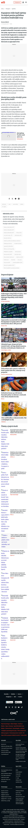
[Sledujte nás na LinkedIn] (6, 707)
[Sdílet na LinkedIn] (19, 199)
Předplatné (8, 696)
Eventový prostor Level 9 (16, 733)
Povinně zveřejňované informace (17, 824)
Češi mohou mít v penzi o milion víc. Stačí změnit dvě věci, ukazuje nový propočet (13, 370)
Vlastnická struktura (18, 821)
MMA (17, 770)
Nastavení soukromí (9, 821)
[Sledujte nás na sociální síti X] (9, 707)
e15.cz (2, 8)
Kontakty (6, 694)
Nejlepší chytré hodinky (6, 796)
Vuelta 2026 (24, 735)
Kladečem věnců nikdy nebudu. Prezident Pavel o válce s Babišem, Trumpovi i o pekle (18, 453)
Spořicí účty (18, 792)
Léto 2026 (18, 740)
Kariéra (20, 696)
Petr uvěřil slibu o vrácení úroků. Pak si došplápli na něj (14, 419)
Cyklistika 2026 (19, 782)
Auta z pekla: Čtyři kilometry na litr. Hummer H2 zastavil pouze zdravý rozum (18, 474)
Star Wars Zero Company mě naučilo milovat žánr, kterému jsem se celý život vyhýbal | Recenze (18, 574)
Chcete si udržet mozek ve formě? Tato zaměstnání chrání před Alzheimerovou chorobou (18, 491)
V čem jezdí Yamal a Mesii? (6, 748)
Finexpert (8, 8)
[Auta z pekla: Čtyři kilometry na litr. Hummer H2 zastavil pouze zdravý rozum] (5, 479)
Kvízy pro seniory (4, 750)
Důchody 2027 (19, 794)
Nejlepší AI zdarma (5, 794)
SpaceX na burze (4, 790)
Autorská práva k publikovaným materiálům (13, 815)
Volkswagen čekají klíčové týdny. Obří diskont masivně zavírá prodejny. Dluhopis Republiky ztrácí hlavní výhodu (14, 296)
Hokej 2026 (18, 774)
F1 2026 (17, 778)
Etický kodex (6, 824)
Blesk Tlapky (14, 723)
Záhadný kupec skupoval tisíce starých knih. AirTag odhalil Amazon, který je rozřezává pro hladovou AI (13, 346)
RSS (15, 696)
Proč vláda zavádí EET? (6, 775)
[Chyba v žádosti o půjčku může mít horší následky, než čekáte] (6, 541)
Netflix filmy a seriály (5, 800)
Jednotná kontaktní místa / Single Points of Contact (13, 822)
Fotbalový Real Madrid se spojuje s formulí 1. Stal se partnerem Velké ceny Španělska (18, 619)
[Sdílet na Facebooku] (9, 199)
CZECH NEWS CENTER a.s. (19, 809)
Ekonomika (19, 787)
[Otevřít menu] (26, 2)
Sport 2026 (18, 766)
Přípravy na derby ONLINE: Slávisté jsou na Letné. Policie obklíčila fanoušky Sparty (17, 552)
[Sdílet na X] (12, 199)
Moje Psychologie (5, 723)
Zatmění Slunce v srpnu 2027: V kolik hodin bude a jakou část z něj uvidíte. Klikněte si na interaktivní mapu (18, 511)
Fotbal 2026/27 (19, 772)
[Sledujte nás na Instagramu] (15, 707)
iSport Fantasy (9, 726)
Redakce (13, 694)
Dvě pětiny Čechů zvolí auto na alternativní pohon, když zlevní (21, 135)
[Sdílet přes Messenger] (15, 199)
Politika (3, 766)
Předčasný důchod (20, 790)
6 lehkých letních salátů (21, 761)
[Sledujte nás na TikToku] (22, 707)
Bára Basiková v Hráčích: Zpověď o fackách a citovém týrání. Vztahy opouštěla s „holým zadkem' (18, 637)
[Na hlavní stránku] (3, 2)
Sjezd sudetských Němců (6, 773)
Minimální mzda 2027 (20, 796)
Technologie (4, 787)
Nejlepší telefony (4, 792)
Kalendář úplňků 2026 (5, 752)
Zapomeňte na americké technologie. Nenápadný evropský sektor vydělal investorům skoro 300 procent (13, 321)
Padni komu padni (5, 777)
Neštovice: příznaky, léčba (6, 746)
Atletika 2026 (18, 780)
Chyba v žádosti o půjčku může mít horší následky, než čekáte (18, 535)
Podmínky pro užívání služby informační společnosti (14, 817)
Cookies (22, 819)
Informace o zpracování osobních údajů (11, 819)
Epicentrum (3, 744)
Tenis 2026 (18, 776)
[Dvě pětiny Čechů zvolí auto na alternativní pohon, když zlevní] (8, 136)
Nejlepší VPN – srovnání (6, 798)
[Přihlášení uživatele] (23, 2)
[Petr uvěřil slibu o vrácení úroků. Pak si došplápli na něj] (14, 409)
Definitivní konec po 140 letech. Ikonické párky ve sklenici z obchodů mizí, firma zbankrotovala (13, 395)
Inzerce (19, 694)
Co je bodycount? (5, 754)
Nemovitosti (8, 728)
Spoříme (14, 8)
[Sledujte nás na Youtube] (19, 707)
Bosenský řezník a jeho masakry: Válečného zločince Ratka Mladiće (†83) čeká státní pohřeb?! (18, 431)
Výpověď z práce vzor (5, 779)
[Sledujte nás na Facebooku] (12, 707)
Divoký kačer (4, 781)
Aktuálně (3, 740)
